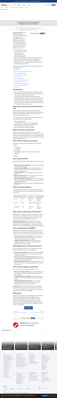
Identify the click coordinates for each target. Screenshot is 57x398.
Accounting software (44, 374)
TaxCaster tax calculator (19, 374)
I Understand (45, 395)
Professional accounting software (46, 379)
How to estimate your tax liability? (20, 81)
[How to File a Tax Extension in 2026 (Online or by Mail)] (21, 341)
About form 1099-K (44, 364)
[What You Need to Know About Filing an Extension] (34, 341)
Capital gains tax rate (44, 367)
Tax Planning (5, 345)
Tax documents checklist (19, 383)
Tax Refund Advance (6, 365)
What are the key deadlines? (19, 78)
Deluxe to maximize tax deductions (20, 357)
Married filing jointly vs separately (46, 357)
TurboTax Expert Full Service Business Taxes (22, 364)
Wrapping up (16, 86)
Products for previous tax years (33, 363)
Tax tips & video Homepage (45, 355)
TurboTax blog (31, 374)
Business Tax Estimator (36, 289)
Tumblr (48, 388)
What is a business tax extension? (20, 73)
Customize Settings (52, 395)
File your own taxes (6, 367)
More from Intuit (44, 381)
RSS (41, 388)
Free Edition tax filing (19, 356)
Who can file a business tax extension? (20, 74)
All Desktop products (31, 357)
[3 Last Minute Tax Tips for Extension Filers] (48, 341)
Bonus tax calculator (19, 382)
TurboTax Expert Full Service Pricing (21, 363)
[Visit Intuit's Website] (17, 386)
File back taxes (44, 368)
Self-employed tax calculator (20, 379)
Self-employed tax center (6, 363)
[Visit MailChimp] (28, 388)
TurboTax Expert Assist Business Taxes (21, 365)
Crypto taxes (43, 363)
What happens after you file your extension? (21, 83)
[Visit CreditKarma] (21, 388)
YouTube (39, 388)
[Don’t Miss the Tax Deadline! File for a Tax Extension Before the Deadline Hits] (8, 341)
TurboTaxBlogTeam (33, 323)
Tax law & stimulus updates (7, 364)
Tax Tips (17, 345)
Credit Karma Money (6, 369)
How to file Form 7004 (18, 76)
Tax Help (6, 7)
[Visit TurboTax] (6, 388)
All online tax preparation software (7, 356)
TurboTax (37, 60)
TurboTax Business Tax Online (20, 366)
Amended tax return (44, 366)
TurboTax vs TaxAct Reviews (32, 379)
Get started (42, 33)
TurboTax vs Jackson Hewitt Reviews (34, 380)
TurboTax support (5, 373)
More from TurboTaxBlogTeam (27, 325)
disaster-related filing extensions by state (34, 225)
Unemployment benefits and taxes (7, 366)
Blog (40, 386)
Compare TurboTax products (7, 355)
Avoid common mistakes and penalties (20, 85)
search (44, 4)
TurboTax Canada (44, 373)
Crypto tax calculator (19, 380)
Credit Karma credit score (45, 380)
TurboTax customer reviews (32, 373)
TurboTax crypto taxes (6, 368)
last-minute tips (23, 66)
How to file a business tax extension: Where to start (23, 71)
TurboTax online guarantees (7, 357)
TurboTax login (18, 355)
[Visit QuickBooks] (14, 388)
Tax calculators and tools (19, 373)
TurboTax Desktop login (32, 355)
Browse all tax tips (44, 356)
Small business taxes (44, 365)
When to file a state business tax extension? (21, 80)
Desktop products (31, 356)
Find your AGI (43, 369)
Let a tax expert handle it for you (35, 1)
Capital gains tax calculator (19, 381)
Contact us (4, 374)
